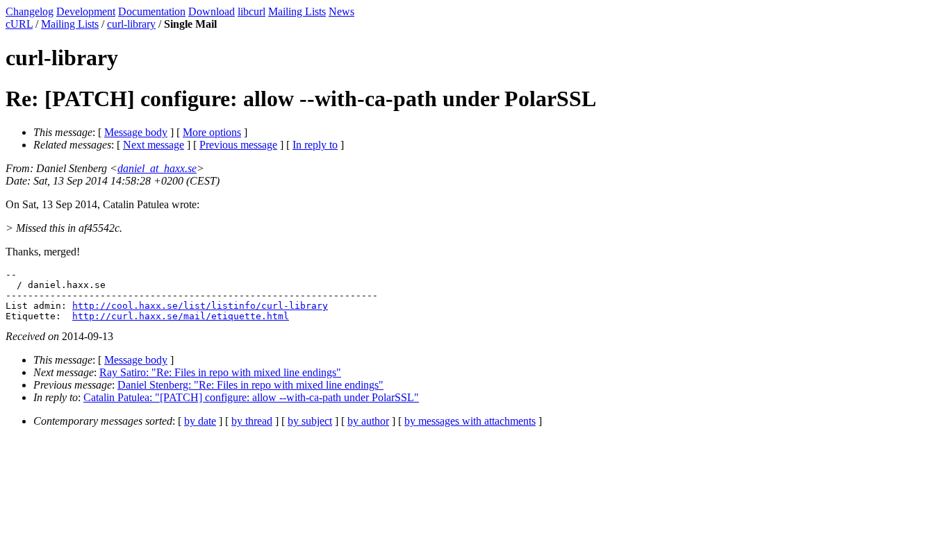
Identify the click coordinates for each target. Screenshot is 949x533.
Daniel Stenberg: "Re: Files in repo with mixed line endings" (250, 385)
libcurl (251, 11)
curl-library (131, 24)
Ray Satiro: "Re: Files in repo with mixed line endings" (220, 372)
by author (368, 421)
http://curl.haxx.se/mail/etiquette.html (180, 316)
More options (212, 132)
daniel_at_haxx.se (157, 168)
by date (200, 421)
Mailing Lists (297, 11)
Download (211, 11)
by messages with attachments (470, 421)
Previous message (238, 145)
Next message (153, 145)
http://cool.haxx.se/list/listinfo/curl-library (200, 306)
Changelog (29, 11)
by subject (310, 421)
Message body (135, 132)
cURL (19, 24)
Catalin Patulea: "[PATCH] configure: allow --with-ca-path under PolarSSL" (251, 397)
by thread (251, 421)
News (341, 11)
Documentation (151, 11)
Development (85, 11)
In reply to (315, 145)
